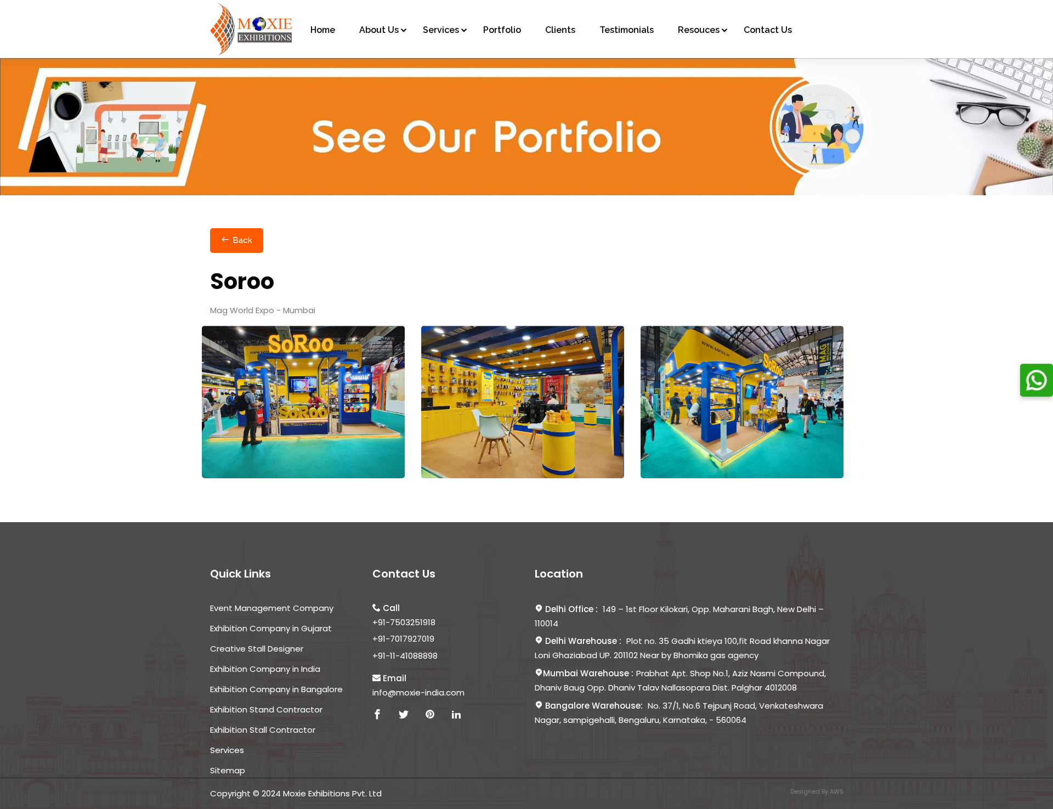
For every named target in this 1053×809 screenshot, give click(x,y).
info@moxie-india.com (418, 692)
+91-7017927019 (403, 638)
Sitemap (227, 770)
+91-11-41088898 (405, 655)
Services (441, 30)
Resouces (699, 30)
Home (322, 30)
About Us (379, 30)
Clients (560, 30)
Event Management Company (271, 608)
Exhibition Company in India (265, 669)
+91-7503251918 (403, 622)
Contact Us (768, 30)
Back (242, 240)
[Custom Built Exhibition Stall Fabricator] (251, 29)
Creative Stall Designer (256, 648)
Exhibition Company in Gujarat (271, 628)
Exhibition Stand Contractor (266, 709)
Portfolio (502, 30)
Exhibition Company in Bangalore (276, 689)
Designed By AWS (816, 791)
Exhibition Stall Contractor (262, 730)
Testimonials (626, 30)
